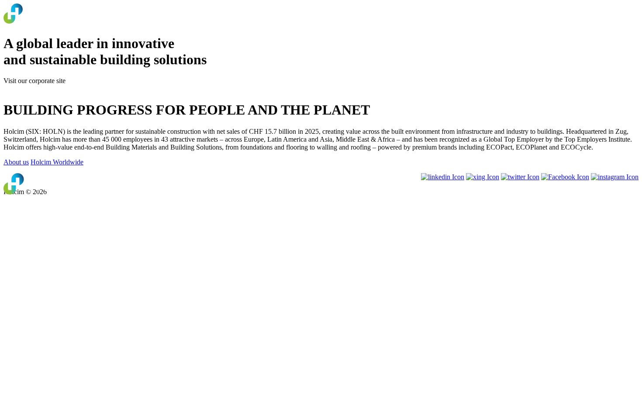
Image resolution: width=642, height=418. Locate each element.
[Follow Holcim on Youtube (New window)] (482, 177)
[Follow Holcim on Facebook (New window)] (565, 177)
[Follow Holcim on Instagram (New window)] (615, 177)
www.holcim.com (28, 88)
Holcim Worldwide (57, 162)
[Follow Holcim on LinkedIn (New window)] (442, 177)
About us (16, 162)
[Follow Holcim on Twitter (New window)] (520, 177)
